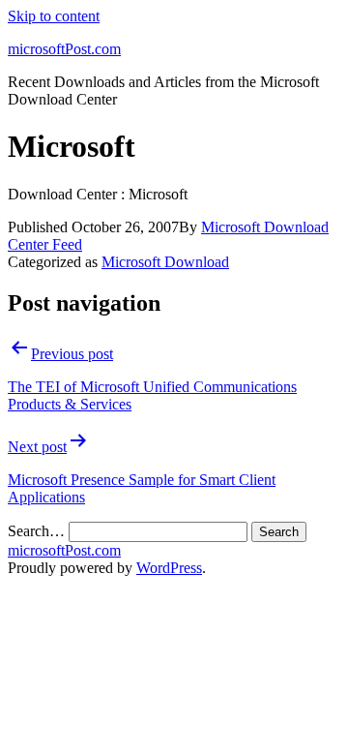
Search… (36, 531)
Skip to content (54, 16)
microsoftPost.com (64, 49)
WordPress (169, 567)
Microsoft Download (165, 262)
